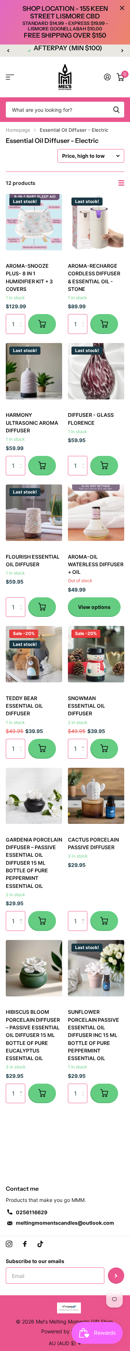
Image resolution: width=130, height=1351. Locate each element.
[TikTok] (40, 1244)
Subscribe (116, 1275)
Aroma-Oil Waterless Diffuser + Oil (96, 564)
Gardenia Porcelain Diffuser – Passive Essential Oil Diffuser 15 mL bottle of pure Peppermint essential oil (34, 863)
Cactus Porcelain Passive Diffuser (93, 843)
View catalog (10, 77)
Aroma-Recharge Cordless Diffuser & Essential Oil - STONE (94, 277)
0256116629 (31, 1212)
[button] (8, 51)
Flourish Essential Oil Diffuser (33, 560)
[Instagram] (9, 1244)
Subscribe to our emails (35, 1261)
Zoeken (116, 110)
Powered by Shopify (65, 1331)
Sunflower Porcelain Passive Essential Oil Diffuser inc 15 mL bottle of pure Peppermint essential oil (93, 1035)
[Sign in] (107, 77)
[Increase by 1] (84, 742)
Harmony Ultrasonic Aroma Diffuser (32, 422)
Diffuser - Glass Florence (91, 418)
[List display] (121, 183)
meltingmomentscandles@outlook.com (65, 1223)
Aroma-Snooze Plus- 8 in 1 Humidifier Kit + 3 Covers (29, 277)
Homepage (18, 130)
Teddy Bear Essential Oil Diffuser (24, 706)
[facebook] (25, 1244)
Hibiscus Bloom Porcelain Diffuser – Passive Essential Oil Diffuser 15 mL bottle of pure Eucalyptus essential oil (33, 1035)
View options (94, 607)
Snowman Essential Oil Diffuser (86, 706)
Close (122, 8)
